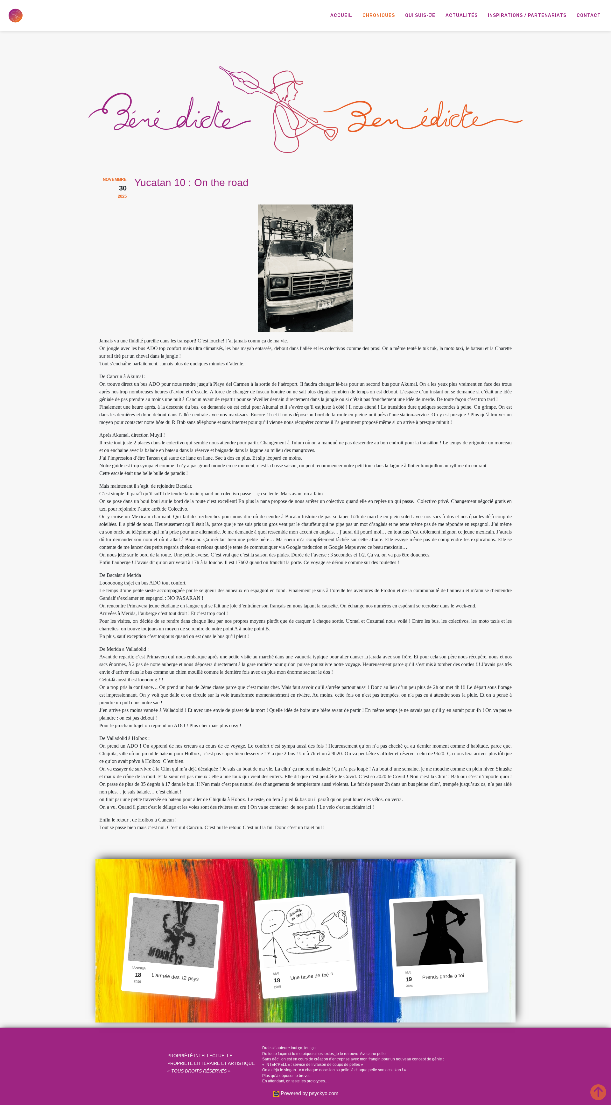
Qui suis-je (420, 15)
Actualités (462, 15)
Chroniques (378, 15)
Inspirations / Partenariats (527, 15)
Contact (589, 15)
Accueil (341, 15)
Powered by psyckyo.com (308, 1093)
